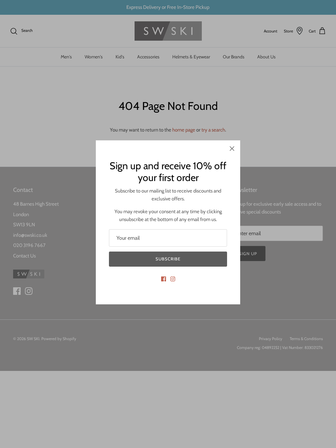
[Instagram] (172, 278)
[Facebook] (163, 278)
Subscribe (168, 258)
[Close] (232, 148)
